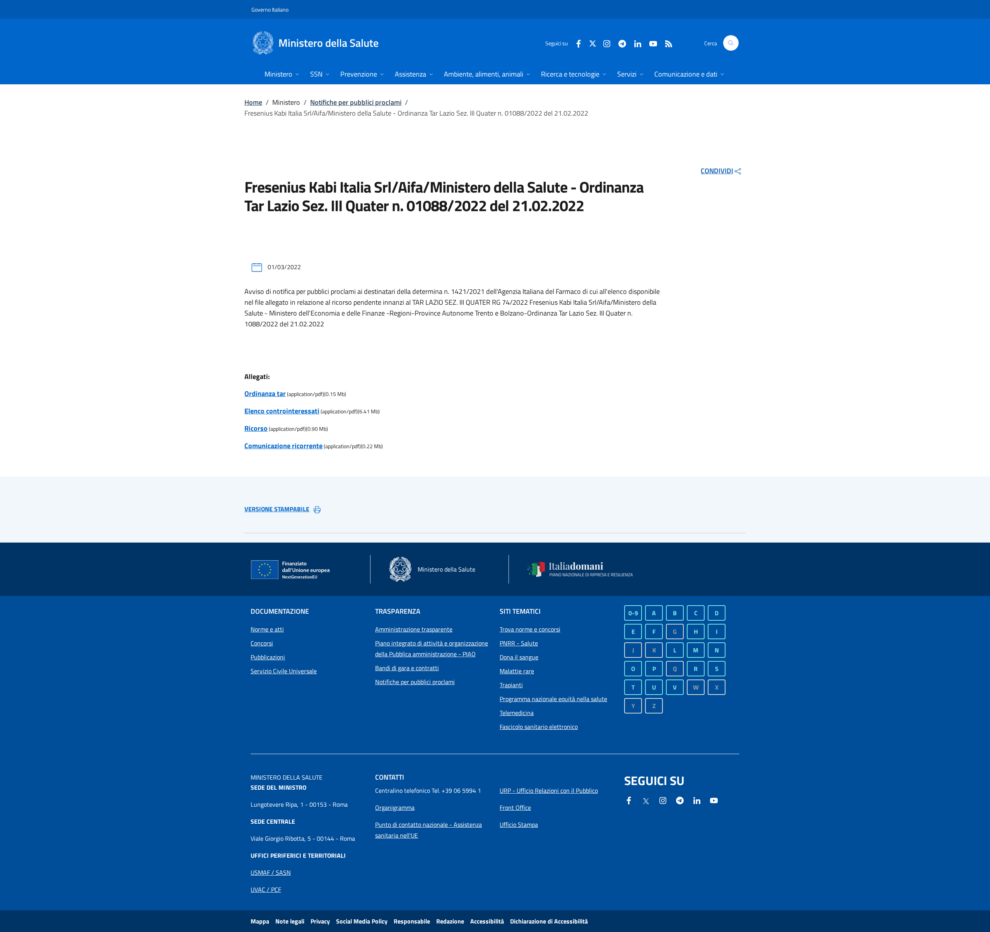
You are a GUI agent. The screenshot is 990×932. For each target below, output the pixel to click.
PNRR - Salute (519, 643)
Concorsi (262, 643)
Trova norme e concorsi (530, 629)
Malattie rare (517, 671)
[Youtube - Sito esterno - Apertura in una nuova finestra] (650, 43)
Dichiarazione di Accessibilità (549, 921)
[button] (731, 43)
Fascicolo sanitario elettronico (539, 726)
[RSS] (665, 43)
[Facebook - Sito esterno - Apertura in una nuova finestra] (575, 43)
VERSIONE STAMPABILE (276, 509)
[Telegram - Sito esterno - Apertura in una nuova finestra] (679, 799)
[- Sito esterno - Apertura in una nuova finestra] (714, 799)
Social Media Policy (361, 921)
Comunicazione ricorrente (283, 445)
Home (253, 102)
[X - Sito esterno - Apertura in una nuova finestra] (592, 43)
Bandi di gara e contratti (407, 668)
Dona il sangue (519, 657)
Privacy (320, 921)
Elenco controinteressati (281, 411)
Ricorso (256, 428)
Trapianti (511, 685)
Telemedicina (517, 712)
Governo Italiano (269, 9)
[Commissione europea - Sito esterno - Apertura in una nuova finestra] (291, 570)
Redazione (450, 921)
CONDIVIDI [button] (717, 171)
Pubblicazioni (268, 657)
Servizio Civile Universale (284, 671)
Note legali (289, 921)
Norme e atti (267, 629)
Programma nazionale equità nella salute (553, 698)
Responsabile (412, 921)
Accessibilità (487, 921)
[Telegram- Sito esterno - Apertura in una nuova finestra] (619, 43)
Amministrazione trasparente (413, 629)
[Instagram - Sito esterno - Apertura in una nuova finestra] (603, 43)
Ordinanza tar (265, 393)
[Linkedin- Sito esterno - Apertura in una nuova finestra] (697, 799)
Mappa (260, 921)
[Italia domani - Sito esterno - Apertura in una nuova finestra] (585, 569)
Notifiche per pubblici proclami (355, 102)
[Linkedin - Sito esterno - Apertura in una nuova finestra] (634, 43)
